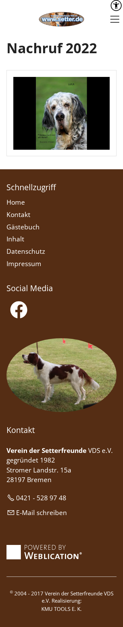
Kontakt (18, 214)
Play (18, 143)
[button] (114, 19)
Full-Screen (104, 143)
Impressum (23, 263)
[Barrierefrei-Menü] (116, 5)
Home (15, 202)
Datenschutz (25, 251)
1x (83, 144)
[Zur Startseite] (61, 19)
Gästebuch (23, 227)
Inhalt (15, 239)
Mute (93, 143)
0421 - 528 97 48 (41, 497)
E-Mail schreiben (41, 512)
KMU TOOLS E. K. (61, 608)
